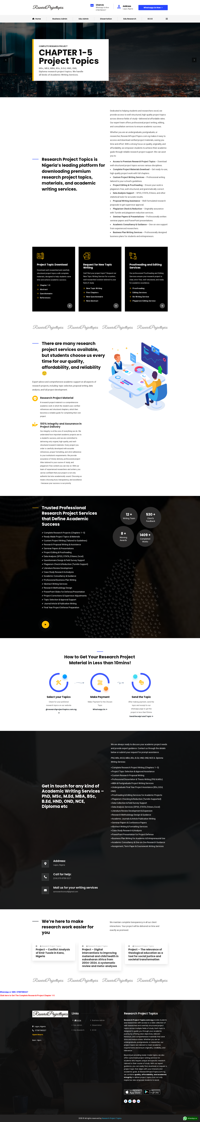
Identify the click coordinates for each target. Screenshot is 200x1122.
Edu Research (129, 18)
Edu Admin (84, 18)
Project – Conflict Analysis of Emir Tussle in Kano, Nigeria (53, 953)
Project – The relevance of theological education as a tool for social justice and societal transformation (145, 954)
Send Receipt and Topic (140, 716)
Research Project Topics (51, 946)
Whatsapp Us (99, 709)
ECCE (150, 18)
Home (78, 1020)
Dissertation (106, 18)
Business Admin (98, 1020)
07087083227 (40, 1030)
